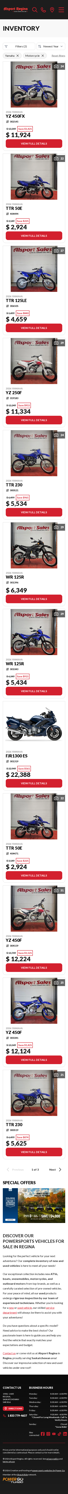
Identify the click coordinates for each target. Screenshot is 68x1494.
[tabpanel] (48, 1410)
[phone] (43, 10)
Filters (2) (21, 46)
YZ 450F (14, 940)
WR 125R (15, 577)
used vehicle (24, 1307)
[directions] (52, 10)
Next (52, 1169)
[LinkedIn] (65, 1434)
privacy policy (52, 1458)
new (11, 1307)
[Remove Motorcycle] (42, 56)
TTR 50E (14, 208)
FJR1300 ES (16, 755)
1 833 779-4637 (17, 1415)
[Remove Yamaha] (17, 56)
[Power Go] (34, 1480)
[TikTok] (59, 1434)
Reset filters (58, 55)
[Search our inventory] (35, 10)
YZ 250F (14, 392)
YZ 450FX (15, 116)
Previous (18, 1169)
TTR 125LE (16, 300)
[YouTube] (54, 1434)
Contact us (9, 1353)
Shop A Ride (22, 1474)
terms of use (9, 1461)
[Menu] (61, 9)
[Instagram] (48, 1434)
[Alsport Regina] (16, 9)
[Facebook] (43, 1434)
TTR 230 (14, 484)
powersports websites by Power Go (48, 1470)
